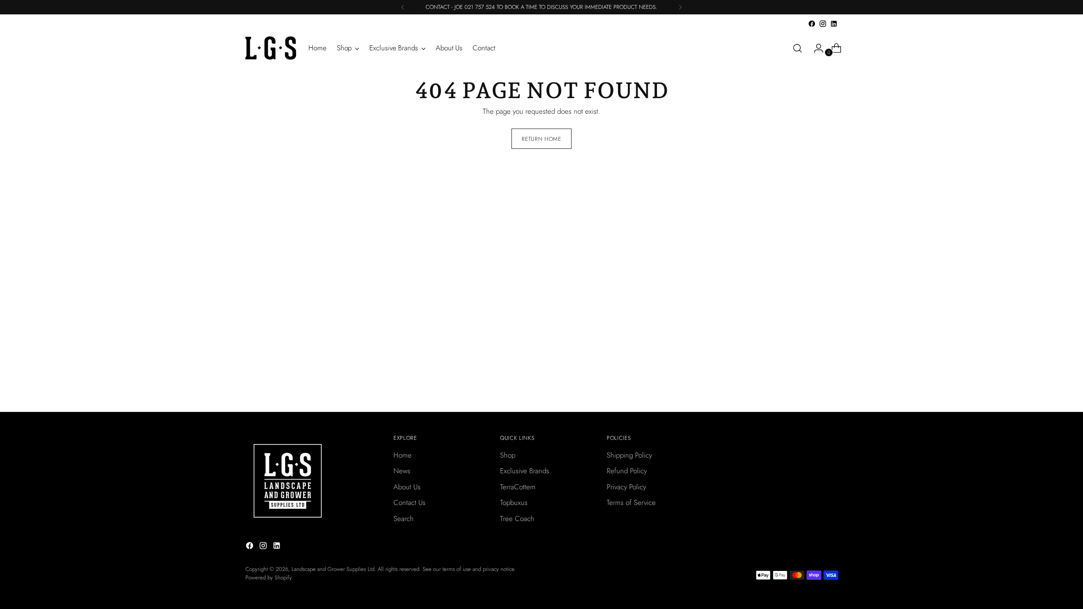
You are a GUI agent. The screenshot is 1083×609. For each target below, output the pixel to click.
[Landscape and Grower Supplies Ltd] (270, 48)
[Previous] (402, 7)
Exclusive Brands (524, 471)
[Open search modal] (797, 48)
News (401, 471)
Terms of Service (631, 502)
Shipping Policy (629, 455)
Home (402, 455)
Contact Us (409, 502)
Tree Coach (517, 518)
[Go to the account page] (815, 48)
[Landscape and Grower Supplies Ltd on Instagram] (823, 23)
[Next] (680, 7)
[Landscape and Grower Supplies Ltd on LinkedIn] (834, 23)
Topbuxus (514, 502)
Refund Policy (627, 471)
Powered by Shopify (268, 577)
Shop (507, 455)
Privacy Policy (626, 487)
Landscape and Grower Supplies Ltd (332, 569)
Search (403, 518)
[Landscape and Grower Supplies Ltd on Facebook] (812, 23)
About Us (407, 487)
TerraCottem (518, 487)
